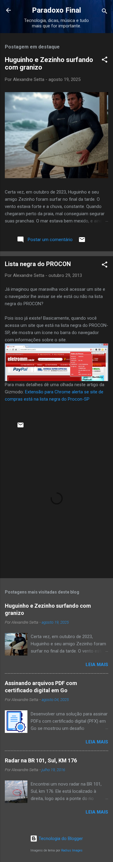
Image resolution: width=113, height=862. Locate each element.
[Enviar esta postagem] (82, 241)
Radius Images (72, 850)
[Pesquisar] (104, 12)
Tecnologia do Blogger (60, 838)
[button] (104, 60)
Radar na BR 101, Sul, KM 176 (41, 760)
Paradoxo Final (56, 10)
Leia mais (97, 664)
